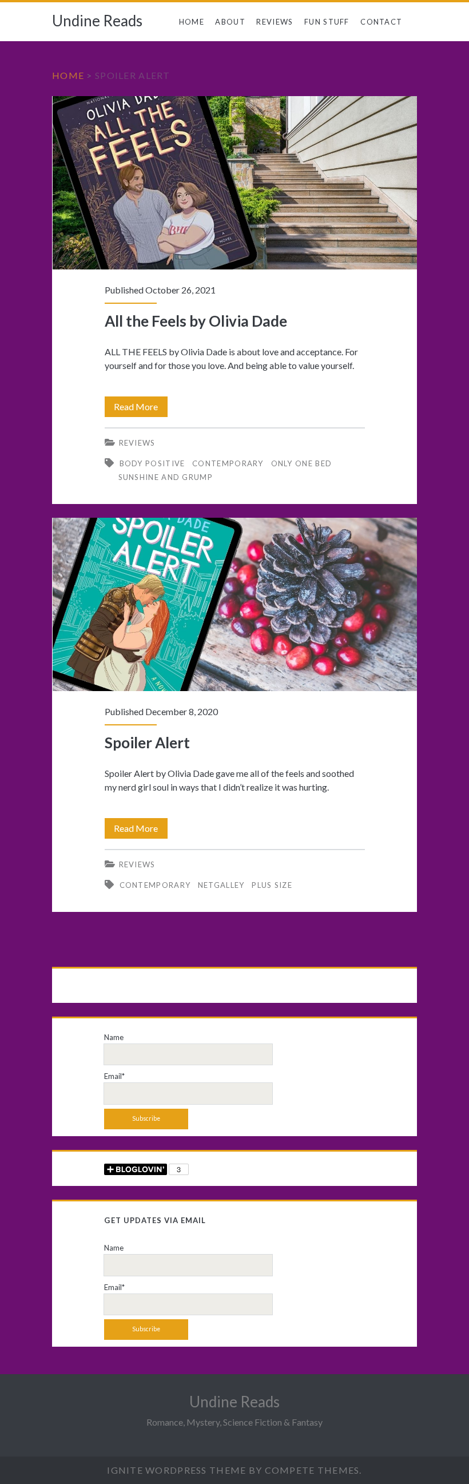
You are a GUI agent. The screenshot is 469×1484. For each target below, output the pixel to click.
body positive (152, 463)
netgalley (221, 885)
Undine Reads (97, 20)
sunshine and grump (165, 477)
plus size (272, 885)
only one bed (301, 463)
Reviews (274, 21)
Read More (141, 408)
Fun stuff (326, 21)
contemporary (228, 463)
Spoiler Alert (235, 604)
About (230, 21)
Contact (381, 21)
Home (191, 21)
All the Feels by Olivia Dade (235, 182)
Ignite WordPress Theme (176, 1470)
